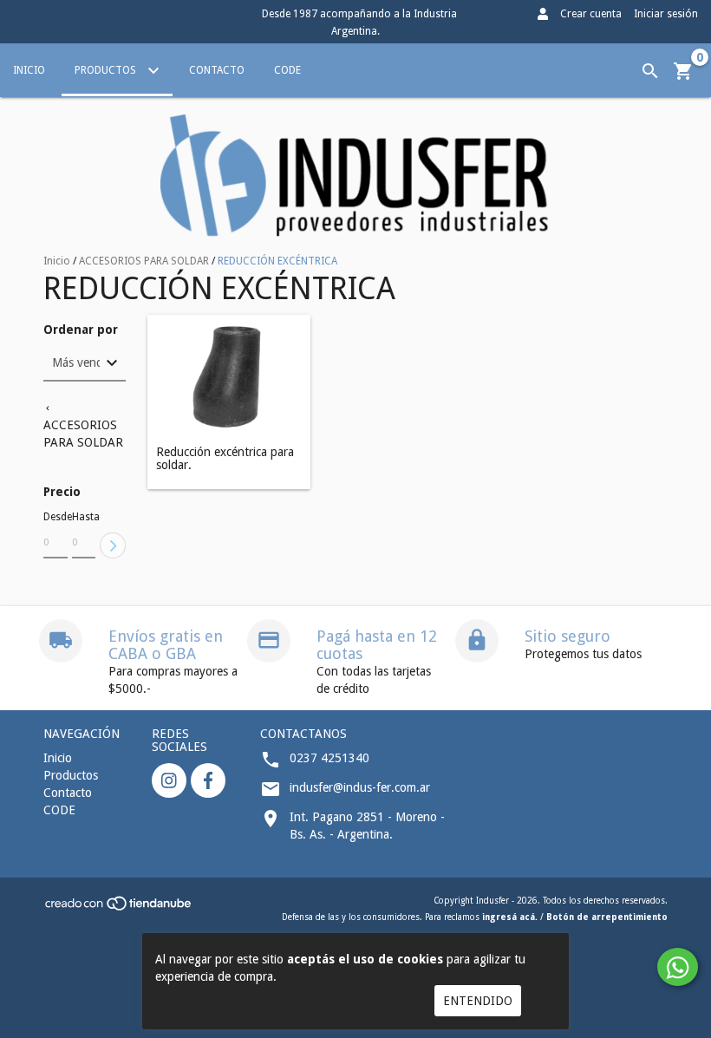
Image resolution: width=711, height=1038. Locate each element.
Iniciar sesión (666, 14)
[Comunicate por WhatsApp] (677, 967)
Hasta (84, 517)
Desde (55, 517)
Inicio (29, 70)
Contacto (217, 70)
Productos (107, 70)
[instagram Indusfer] (169, 780)
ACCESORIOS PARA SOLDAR (144, 261)
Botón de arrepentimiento (607, 917)
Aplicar (113, 545)
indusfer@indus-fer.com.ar (360, 787)
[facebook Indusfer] (208, 780)
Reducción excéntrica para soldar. (225, 459)
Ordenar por (80, 329)
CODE (287, 70)
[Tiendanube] (119, 909)
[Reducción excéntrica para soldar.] (228, 376)
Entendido (477, 1001)
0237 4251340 (329, 758)
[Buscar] (650, 71)
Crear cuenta (591, 14)
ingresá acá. (510, 917)
